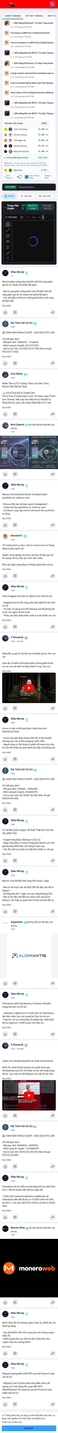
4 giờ (13, 1049)
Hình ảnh (46, 196)
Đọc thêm (6, 306)
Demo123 (18, 170)
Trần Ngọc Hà (20, 140)
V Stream (16, 637)
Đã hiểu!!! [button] (29, 1428)
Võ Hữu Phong (20, 135)
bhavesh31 (17, 535)
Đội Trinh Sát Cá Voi (22, 323)
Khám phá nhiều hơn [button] (12, 1422)
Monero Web (18, 1227)
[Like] (29, 313)
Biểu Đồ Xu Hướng (32, 207)
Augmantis (17, 922)
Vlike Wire (16, 272)
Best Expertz (17, 424)
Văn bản (28, 196)
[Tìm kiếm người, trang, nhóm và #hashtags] (52, 4)
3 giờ (13, 641)
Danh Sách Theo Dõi (47, 207)
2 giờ (13, 327)
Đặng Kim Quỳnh (21, 151)
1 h (12, 276)
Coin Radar (17, 373)
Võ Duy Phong (20, 146)
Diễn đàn (20, 177)
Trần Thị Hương (20, 129)
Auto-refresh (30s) (34, 177)
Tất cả (11, 196)
